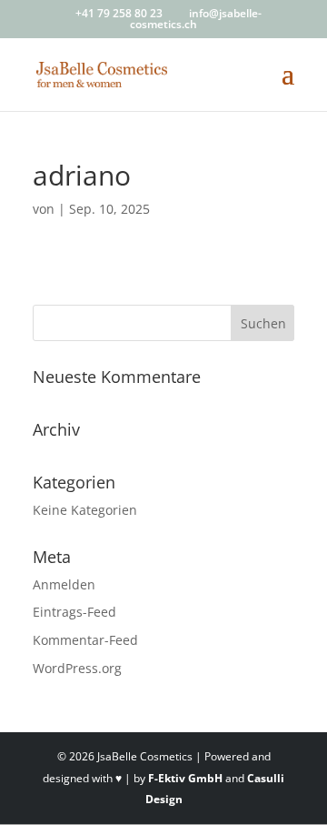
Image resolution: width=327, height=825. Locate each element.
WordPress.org (77, 668)
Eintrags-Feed (74, 611)
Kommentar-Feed (85, 640)
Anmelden (64, 584)
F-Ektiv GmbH (185, 778)
